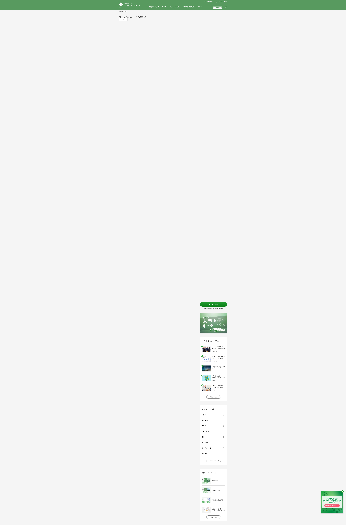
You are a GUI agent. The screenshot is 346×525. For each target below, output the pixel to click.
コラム (164, 6)
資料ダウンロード (217, 7)
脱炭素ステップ (154, 6)
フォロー (123, 20)
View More (213, 397)
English (225, 1)
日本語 (220, 1)
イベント (200, 6)
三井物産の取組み (188, 6)
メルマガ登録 (213, 304)
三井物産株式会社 (208, 1)
